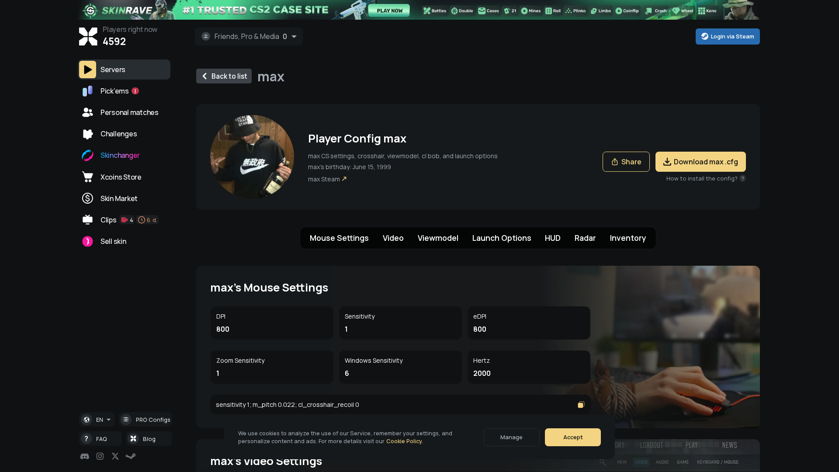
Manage (511, 437)
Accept (573, 437)
